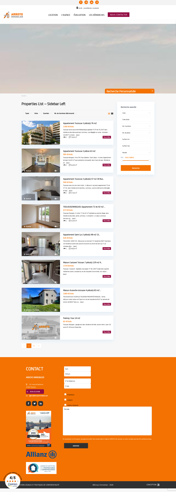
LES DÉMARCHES (96, 14)
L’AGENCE (65, 14)
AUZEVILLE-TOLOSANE (32, 310)
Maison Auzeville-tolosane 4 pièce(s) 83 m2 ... (82, 290)
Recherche (135, 168)
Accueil (24, 96)
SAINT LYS (29, 254)
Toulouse (28, 143)
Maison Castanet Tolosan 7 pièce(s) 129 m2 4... (82, 262)
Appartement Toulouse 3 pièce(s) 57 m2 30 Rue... (83, 178)
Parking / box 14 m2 (71, 318)
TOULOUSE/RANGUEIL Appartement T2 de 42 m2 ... (84, 206)
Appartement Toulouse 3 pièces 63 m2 (79, 151)
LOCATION (53, 14)
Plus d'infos (107, 137)
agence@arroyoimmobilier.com (38, 396)
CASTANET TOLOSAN (32, 282)
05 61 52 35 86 (35, 391)
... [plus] (77, 135)
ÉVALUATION (79, 14)
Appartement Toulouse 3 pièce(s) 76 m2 (80, 123)
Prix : (122, 157)
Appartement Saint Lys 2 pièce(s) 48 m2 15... (81, 234)
